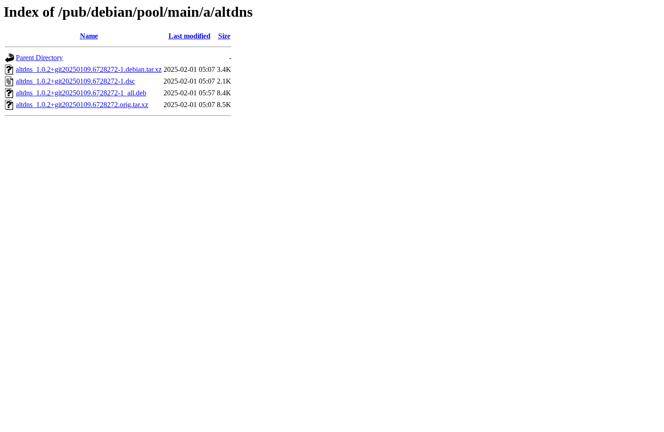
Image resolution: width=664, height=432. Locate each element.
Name (89, 36)
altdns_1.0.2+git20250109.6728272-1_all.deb (81, 93)
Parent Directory (39, 57)
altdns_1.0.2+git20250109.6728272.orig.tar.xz (82, 104)
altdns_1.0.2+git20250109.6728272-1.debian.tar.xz (89, 69)
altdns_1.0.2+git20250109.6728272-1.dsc (75, 81)
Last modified (189, 36)
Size (224, 36)
